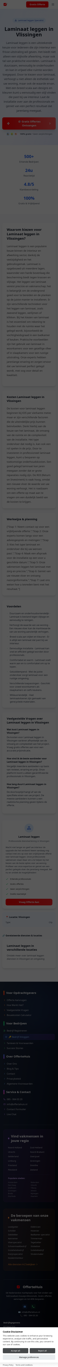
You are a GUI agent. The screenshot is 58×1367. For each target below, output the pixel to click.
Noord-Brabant (37, 1152)
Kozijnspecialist (15, 1254)
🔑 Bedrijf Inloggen (19, 1036)
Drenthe (34, 1165)
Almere (33, 1191)
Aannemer (13, 1238)
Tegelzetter (36, 1242)
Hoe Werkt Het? (15, 1005)
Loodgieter (13, 1226)
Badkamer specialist (40, 1234)
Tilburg (33, 1188)
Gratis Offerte (37, 4)
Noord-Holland (15, 1147)
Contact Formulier (16, 1109)
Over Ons (12, 1063)
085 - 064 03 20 (14, 1099)
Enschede (12, 1196)
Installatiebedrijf (16, 1250)
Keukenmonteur (15, 1258)
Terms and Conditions (24, 1365)
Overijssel (34, 1156)
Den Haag (12, 1185)
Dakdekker (13, 1234)
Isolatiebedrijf (37, 1250)
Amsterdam (12, 1182)
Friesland (12, 1165)
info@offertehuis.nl (17, 1104)
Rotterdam (35, 1182)
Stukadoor (35, 1246)
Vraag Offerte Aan (29, 902)
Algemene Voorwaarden (20, 1083)
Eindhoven (12, 1188)
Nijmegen (34, 1193)
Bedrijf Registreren (17, 1030)
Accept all (15, 1350)
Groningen (35, 1161)
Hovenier (35, 1230)
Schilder (12, 1230)
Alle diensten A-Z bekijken (21, 1264)
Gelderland (13, 1156)
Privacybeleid (14, 1078)
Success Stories (15, 1048)
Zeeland (34, 1169)
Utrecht (11, 1152)
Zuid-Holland (36, 1147)
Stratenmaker (37, 1254)
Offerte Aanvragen (17, 1000)
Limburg (12, 1161)
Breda (10, 1193)
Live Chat (11, 1114)
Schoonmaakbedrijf (17, 1246)
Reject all (42, 1350)
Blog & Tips (13, 1068)
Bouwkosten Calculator (19, 1015)
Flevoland (12, 1169)
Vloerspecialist (15, 1242)
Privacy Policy (8, 1365)
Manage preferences (29, 1357)
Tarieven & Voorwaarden (20, 1043)
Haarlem (34, 1196)
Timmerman (36, 1238)
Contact (11, 1073)
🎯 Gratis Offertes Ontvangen (29, 123)
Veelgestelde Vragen (18, 1010)
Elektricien (36, 1226)
